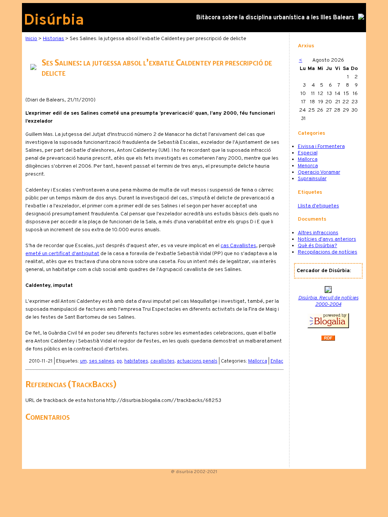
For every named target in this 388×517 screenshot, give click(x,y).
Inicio (31, 39)
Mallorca (257, 361)
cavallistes (162, 361)
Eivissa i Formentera (321, 146)
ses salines (101, 361)
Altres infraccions (318, 233)
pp (119, 361)
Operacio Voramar (319, 172)
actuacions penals (197, 361)
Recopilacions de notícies (327, 252)
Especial (308, 153)
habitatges (136, 361)
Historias (53, 39)
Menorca (308, 166)
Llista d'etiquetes (318, 206)
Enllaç (277, 361)
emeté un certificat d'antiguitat (62, 254)
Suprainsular (312, 179)
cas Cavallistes (238, 246)
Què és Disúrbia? (317, 246)
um (83, 361)
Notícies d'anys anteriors (327, 239)
